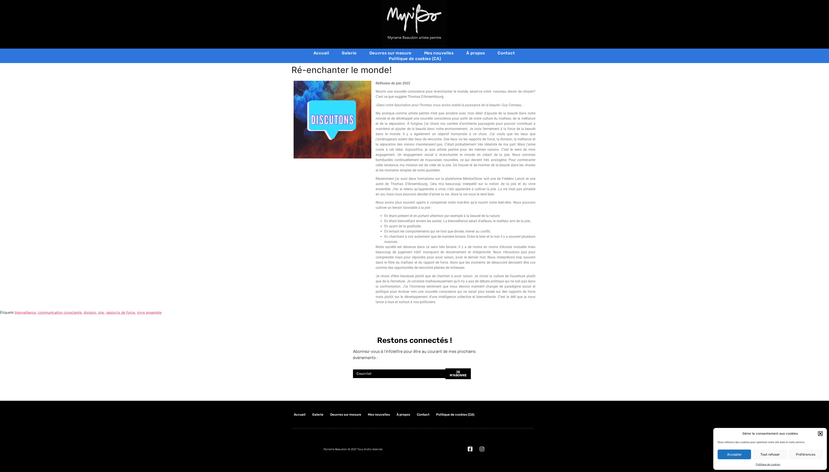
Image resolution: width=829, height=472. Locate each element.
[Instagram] (482, 449)
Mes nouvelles (439, 53)
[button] (820, 433)
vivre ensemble (149, 312)
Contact (506, 53)
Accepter (734, 454)
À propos (475, 53)
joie (101, 312)
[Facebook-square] (470, 449)
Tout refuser (770, 454)
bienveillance (25, 312)
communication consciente (60, 312)
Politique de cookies (768, 464)
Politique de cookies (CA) (415, 58)
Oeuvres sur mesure (390, 53)
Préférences (805, 454)
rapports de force (120, 312)
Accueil (321, 53)
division (90, 312)
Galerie (349, 53)
